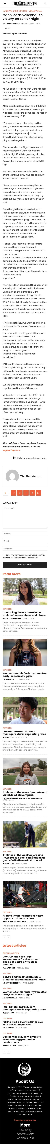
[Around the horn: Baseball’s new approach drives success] (25, 894)
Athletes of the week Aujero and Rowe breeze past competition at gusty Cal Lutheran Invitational (24, 857)
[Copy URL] (20, 493)
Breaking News (11, 953)
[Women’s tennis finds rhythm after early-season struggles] (25, 652)
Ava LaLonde (9, 968)
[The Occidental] (12, 476)
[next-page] (8, 937)
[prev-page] (4, 937)
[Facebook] (26, 493)
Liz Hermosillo (10, 679)
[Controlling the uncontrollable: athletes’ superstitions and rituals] (25, 591)
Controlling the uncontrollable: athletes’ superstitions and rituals (24, 614)
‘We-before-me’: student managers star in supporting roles (24, 733)
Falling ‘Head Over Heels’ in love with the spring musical (23, 1023)
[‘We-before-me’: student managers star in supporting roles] (25, 710)
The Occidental (12, 23)
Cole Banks (8, 1028)
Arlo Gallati (9, 1045)
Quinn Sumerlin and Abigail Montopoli (22, 798)
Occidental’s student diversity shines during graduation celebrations (22, 1039)
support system (11, 450)
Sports (7, 609)
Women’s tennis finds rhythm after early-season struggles (25, 675)
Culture (7, 1018)
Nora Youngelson (12, 618)
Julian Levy (8, 737)
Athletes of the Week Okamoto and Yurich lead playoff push (25, 794)
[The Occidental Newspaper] (25, 3)
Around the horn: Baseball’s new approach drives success (23, 917)
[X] (32, 493)
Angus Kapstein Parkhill (15, 921)
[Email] (13, 493)
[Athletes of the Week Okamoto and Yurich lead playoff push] (25, 771)
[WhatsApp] (38, 493)
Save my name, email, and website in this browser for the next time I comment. (24, 556)
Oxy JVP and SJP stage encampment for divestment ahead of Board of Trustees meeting (21, 960)
